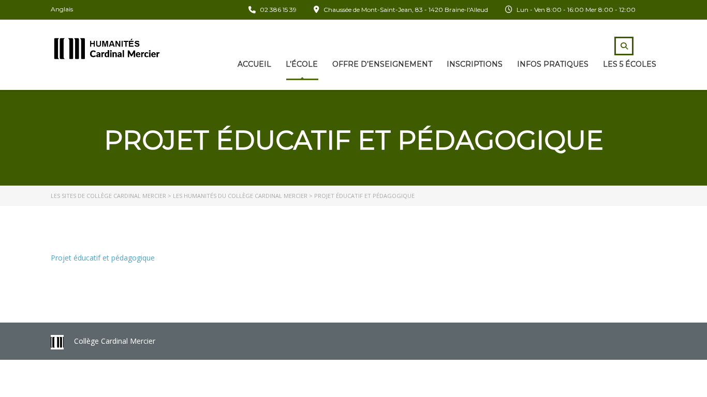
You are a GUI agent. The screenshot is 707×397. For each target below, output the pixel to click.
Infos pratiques (552, 64)
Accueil (254, 64)
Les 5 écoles (629, 64)
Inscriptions (475, 64)
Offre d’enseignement (382, 64)
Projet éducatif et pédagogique (103, 258)
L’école (302, 64)
